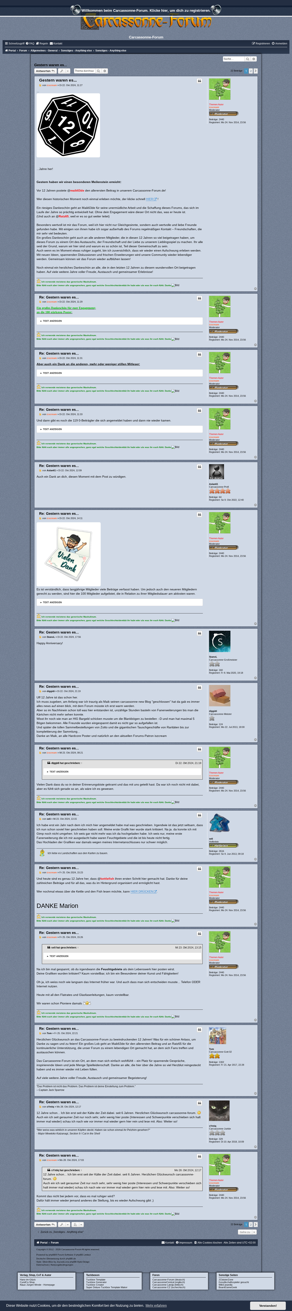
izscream (214, 107)
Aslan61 (213, 484)
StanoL (213, 657)
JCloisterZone (226, 1279)
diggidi (213, 711)
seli (211, 838)
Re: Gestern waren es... (59, 297)
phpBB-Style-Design (80, 1262)
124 (221, 724)
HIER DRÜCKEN (142, 891)
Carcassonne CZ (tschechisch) (168, 1287)
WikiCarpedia (225, 1284)
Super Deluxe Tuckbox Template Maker (106, 1287)
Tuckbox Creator (95, 1284)
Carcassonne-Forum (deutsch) (168, 1279)
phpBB (52, 1255)
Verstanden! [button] (268, 1305)
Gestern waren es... (50, 65)
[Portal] (146, 20)
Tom (211, 1049)
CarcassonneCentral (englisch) (168, 1282)
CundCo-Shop (27, 1282)
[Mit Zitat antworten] (199, 80)
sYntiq (212, 1126)
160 (221, 670)
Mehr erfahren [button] (156, 1305)
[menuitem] (29, 43)
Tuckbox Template (95, 1279)
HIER (149, 199)
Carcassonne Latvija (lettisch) (167, 1284)
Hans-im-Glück (28, 1279)
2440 (221, 119)
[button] (256, 70)
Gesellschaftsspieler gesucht (234, 1282)
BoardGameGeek (228, 1287)
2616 (221, 851)
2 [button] (251, 71)
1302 (221, 1062)
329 (221, 1139)
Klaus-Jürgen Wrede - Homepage (37, 1284)
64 (220, 497)
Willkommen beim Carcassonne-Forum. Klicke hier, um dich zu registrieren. (146, 10)
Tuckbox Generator (96, 1282)
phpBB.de (71, 1258)
